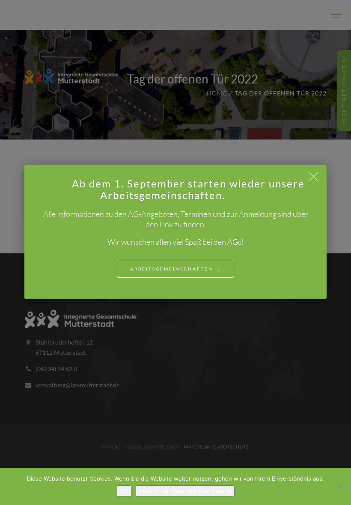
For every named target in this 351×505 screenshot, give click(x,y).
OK (124, 490)
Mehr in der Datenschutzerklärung (185, 490)
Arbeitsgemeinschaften (171, 268)
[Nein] (340, 486)
